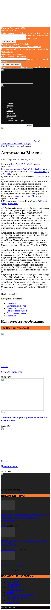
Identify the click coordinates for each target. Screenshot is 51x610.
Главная (10, 103)
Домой (4, 146)
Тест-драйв (11, 118)
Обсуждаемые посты (16, 306)
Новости (10, 106)
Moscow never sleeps (12, 565)
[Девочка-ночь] (23, 458)
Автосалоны (11, 116)
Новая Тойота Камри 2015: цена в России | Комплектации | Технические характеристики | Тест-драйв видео (25, 49)
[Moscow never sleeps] (8, 559)
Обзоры (10, 111)
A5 (9, 146)
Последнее (11, 303)
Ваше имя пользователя (37, 35)
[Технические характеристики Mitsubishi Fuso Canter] (22, 410)
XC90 (3, 526)
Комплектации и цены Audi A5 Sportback (20, 169)
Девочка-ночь (9, 466)
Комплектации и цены (16, 121)
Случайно (11, 316)
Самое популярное (15, 308)
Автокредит (11, 113)
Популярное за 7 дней (17, 311)
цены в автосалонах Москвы (26, 196)
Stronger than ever (11, 371)
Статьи (9, 108)
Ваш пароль (31, 38)
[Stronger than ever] (23, 364)
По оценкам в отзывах (17, 313)
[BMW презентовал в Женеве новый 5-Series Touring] (8, 536)
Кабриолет (13, 203)
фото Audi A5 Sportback (22, 164)
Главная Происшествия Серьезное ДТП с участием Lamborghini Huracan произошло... (25, 517)
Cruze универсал (8, 549)
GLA (3, 412)
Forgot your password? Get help (15, 44)
